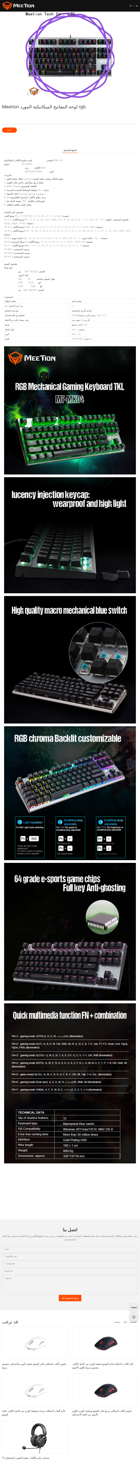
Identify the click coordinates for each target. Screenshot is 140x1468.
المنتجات (133, 1322)
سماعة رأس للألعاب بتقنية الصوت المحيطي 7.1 (25, 1457)
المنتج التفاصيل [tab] (70, 150)
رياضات (117, 1322)
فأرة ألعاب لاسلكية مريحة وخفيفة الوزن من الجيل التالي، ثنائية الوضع (33, 1412)
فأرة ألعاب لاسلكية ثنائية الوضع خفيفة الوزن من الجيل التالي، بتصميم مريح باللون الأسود (102, 1365)
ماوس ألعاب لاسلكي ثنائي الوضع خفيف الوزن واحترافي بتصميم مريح (34, 1365)
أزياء (125, 1322)
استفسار (9, 130)
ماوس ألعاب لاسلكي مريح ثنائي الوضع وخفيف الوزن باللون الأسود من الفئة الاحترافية (102, 1412)
